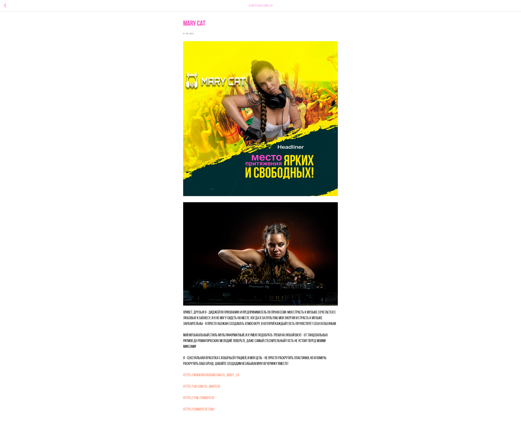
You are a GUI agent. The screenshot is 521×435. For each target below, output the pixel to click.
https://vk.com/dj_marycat (201, 387)
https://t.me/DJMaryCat (199, 398)
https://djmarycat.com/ (199, 409)
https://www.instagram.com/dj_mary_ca (211, 375)
